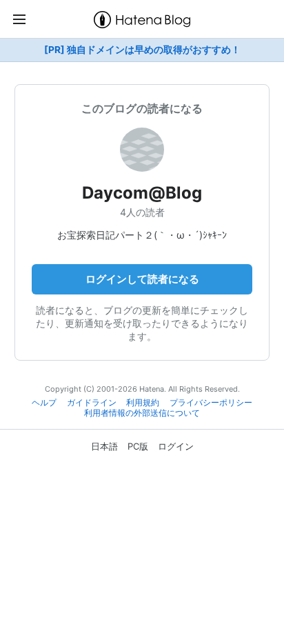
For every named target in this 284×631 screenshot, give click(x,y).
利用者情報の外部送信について (142, 413)
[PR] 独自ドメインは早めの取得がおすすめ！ (142, 49)
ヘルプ (44, 403)
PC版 (138, 446)
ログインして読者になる (142, 279)
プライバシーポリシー (211, 403)
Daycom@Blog (142, 193)
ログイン (176, 446)
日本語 (104, 446)
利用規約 (142, 403)
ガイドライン (91, 403)
